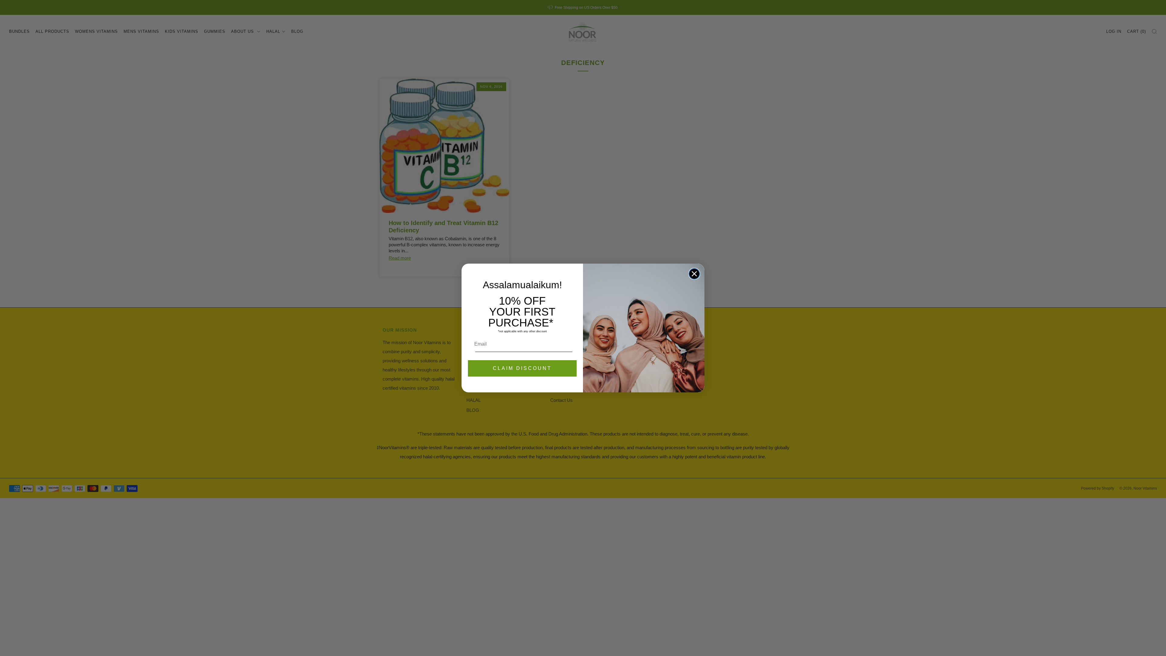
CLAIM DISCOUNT (522, 368)
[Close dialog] (694, 273)
